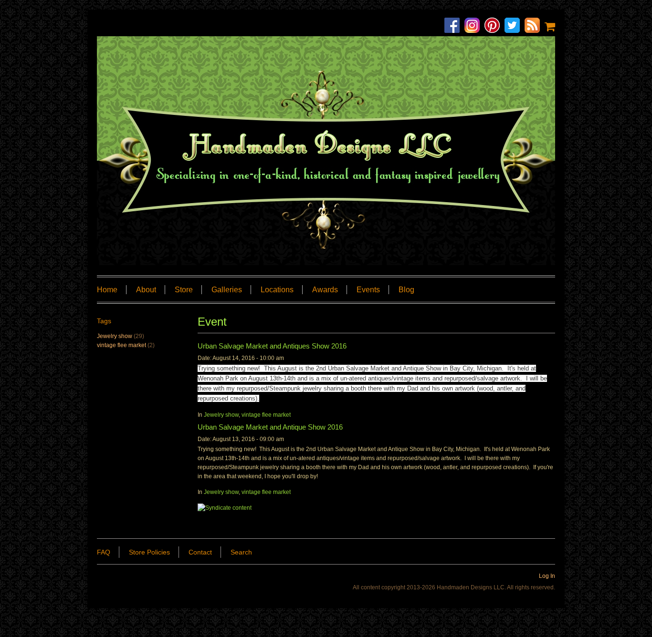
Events (368, 290)
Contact (200, 552)
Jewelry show (221, 414)
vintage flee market (266, 414)
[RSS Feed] (535, 26)
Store (184, 290)
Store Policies (149, 552)
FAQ (103, 552)
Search (241, 552)
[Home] (326, 150)
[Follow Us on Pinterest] (494, 26)
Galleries (226, 290)
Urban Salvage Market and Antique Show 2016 (270, 427)
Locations (277, 290)
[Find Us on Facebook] (454, 26)
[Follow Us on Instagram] (474, 26)
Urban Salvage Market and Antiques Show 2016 (272, 346)
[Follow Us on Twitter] (515, 26)
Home (107, 290)
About (146, 290)
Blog (406, 290)
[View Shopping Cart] (550, 26)
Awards (325, 290)
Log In (547, 576)
